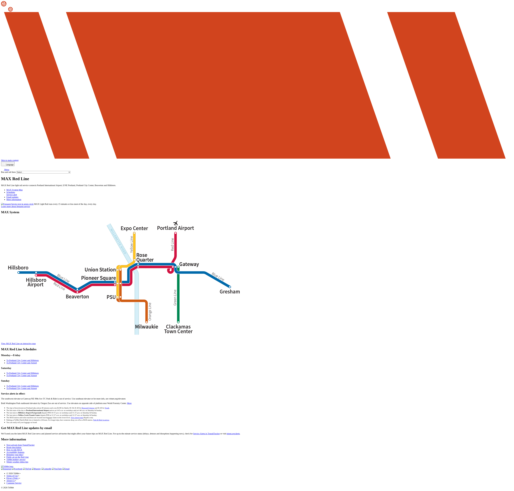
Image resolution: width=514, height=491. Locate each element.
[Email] (65, 469)
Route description (13, 447)
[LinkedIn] (46, 469)
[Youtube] (57, 469)
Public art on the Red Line (17, 457)
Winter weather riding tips (17, 462)
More (129, 403)
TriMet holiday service (15, 459)
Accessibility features (15, 452)
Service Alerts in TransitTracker (206, 434)
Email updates (12, 197)
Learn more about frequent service (15, 206)
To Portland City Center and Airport (21, 363)
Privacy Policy (12, 478)
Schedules (10, 192)
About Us (10, 480)
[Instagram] (6, 469)
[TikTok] (27, 469)
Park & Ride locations (101, 420)
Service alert (11, 195)
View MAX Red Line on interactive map (18, 343)
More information (13, 199)
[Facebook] (17, 469)
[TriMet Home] (257, 6)
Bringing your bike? (14, 455)
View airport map (77, 418)
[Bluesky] (36, 469)
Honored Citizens (88, 408)
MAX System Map (14, 190)
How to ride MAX (14, 450)
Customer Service (13, 483)
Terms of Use (12, 476)
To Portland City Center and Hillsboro (22, 360)
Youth (107, 408)
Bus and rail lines (8, 172)
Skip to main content (9, 160)
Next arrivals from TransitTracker (20, 445)
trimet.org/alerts (233, 434)
